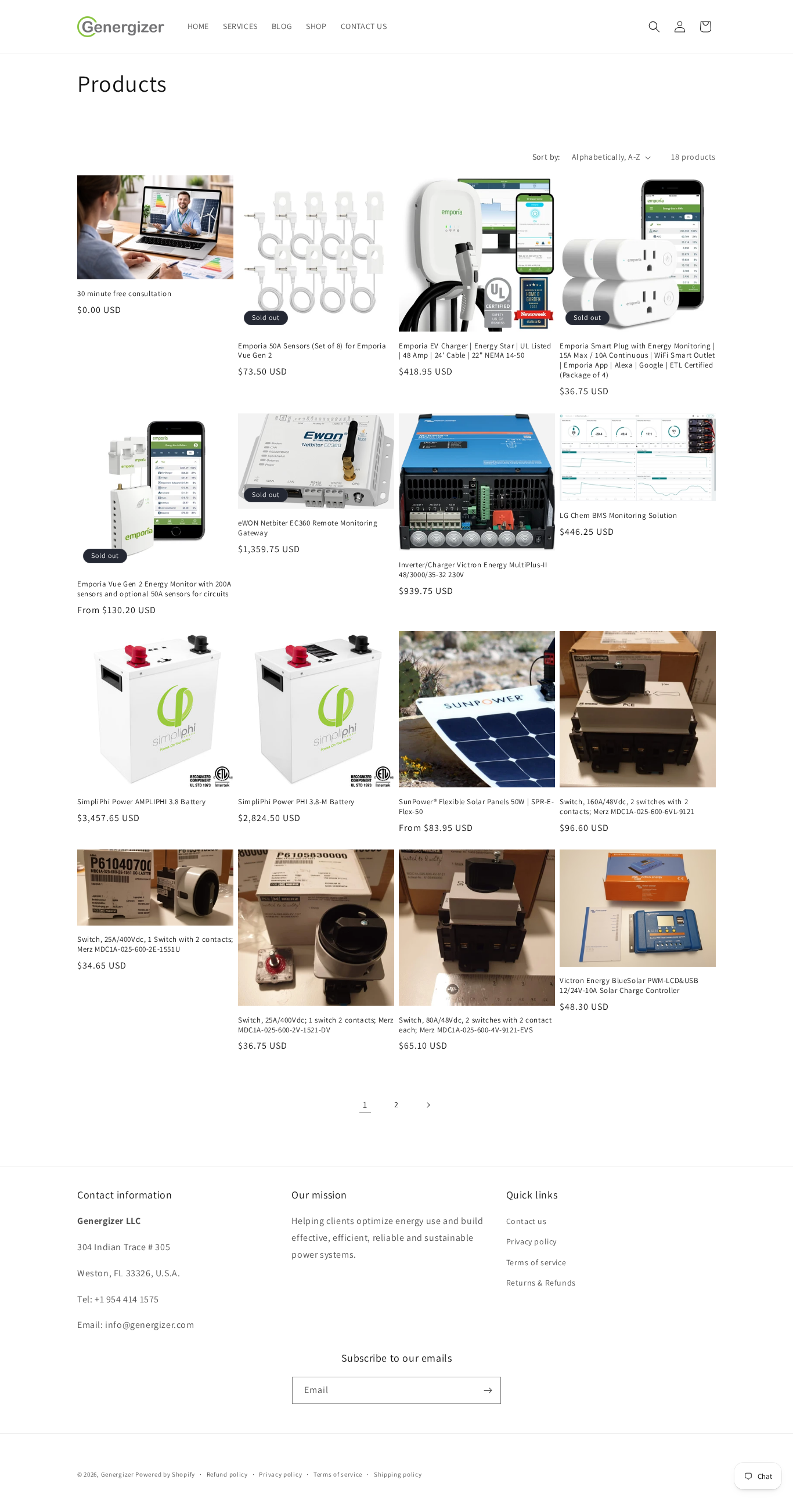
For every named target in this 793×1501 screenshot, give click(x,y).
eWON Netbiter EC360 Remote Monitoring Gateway (307, 528)
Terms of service (536, 1262)
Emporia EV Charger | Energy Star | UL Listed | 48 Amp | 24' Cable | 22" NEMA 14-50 (475, 351)
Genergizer (117, 1474)
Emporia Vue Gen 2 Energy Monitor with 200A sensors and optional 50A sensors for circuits (154, 589)
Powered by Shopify (165, 1474)
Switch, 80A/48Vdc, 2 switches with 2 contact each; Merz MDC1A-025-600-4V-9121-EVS (475, 1025)
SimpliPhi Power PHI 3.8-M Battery (296, 802)
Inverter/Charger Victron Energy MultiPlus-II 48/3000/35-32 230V (473, 569)
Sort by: (546, 157)
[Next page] (428, 1105)
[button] (654, 26)
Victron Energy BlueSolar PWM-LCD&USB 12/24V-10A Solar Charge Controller (629, 986)
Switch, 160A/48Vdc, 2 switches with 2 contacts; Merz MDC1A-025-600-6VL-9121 (627, 806)
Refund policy (227, 1474)
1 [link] (365, 1105)
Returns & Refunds (541, 1282)
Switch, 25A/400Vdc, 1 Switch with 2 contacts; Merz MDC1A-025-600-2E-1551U (155, 945)
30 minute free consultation (124, 293)
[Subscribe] (487, 1390)
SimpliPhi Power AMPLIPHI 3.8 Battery (141, 802)
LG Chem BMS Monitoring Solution (618, 515)
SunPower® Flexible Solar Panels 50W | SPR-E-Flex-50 (476, 806)
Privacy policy (531, 1241)
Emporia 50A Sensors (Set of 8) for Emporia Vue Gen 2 (312, 351)
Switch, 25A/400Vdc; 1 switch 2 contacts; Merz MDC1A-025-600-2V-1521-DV (316, 1025)
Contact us (526, 1221)
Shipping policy (398, 1474)
